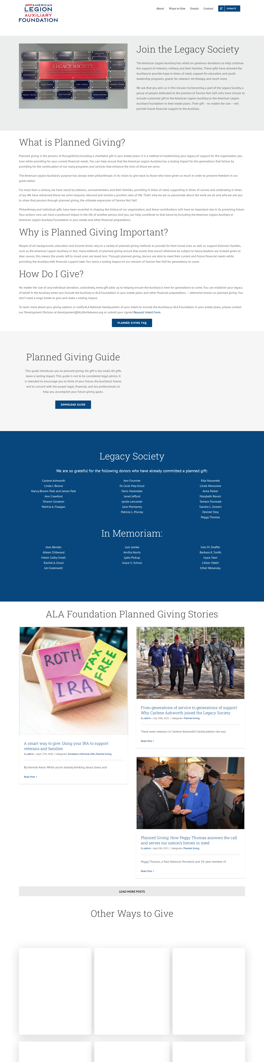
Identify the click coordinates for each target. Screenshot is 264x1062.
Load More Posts (132, 891)
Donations (73, 754)
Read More (29, 776)
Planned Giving (104, 754)
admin (30, 754)
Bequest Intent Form (147, 312)
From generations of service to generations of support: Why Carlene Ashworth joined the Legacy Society (189, 710)
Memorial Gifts (87, 754)
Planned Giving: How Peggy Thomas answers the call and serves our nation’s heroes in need (189, 840)
